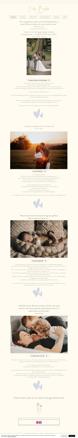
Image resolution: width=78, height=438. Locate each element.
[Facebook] (40, 422)
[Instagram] (37, 422)
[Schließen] (76, 436)
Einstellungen (64, 436)
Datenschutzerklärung (12, 436)
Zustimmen (72, 436)
